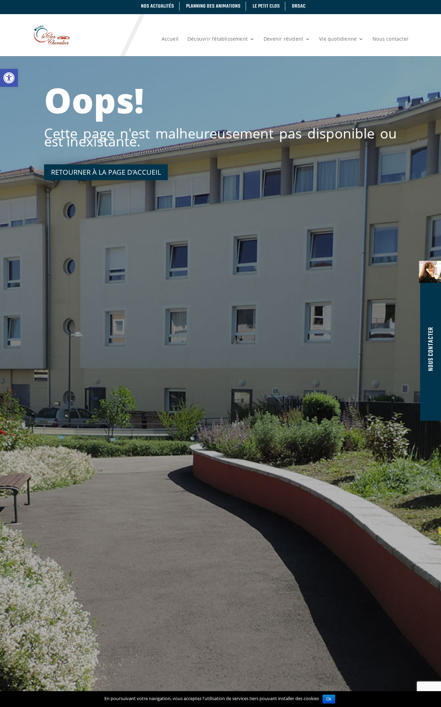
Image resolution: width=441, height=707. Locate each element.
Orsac (299, 6)
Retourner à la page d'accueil (106, 172)
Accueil (170, 39)
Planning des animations (213, 6)
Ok (328, 699)
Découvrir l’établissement (217, 39)
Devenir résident (283, 39)
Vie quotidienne (338, 39)
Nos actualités (157, 6)
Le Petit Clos (266, 6)
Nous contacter (390, 39)
